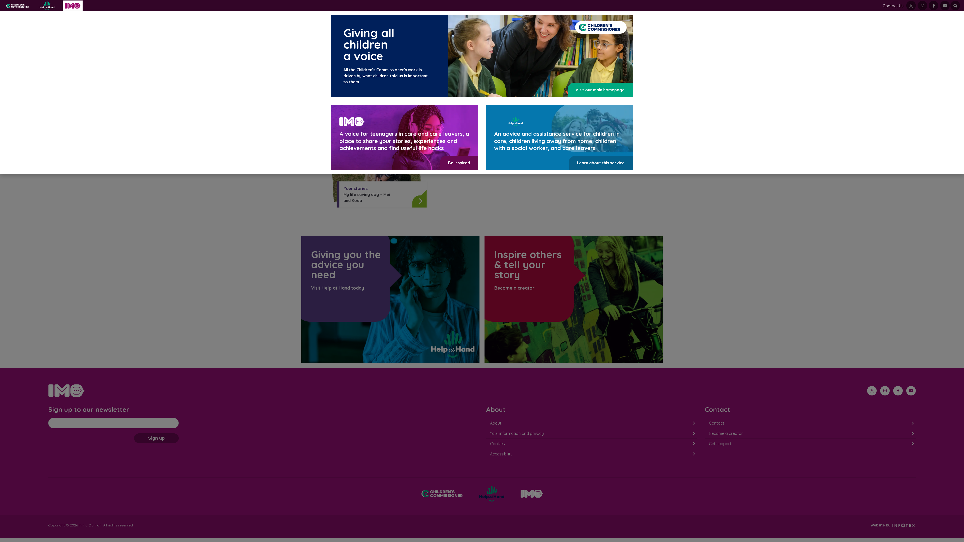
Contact (716, 423)
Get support (720, 443)
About (495, 423)
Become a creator (726, 433)
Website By (881, 525)
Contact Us (893, 5)
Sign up (156, 438)
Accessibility (501, 453)
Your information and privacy (517, 433)
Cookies (497, 443)
